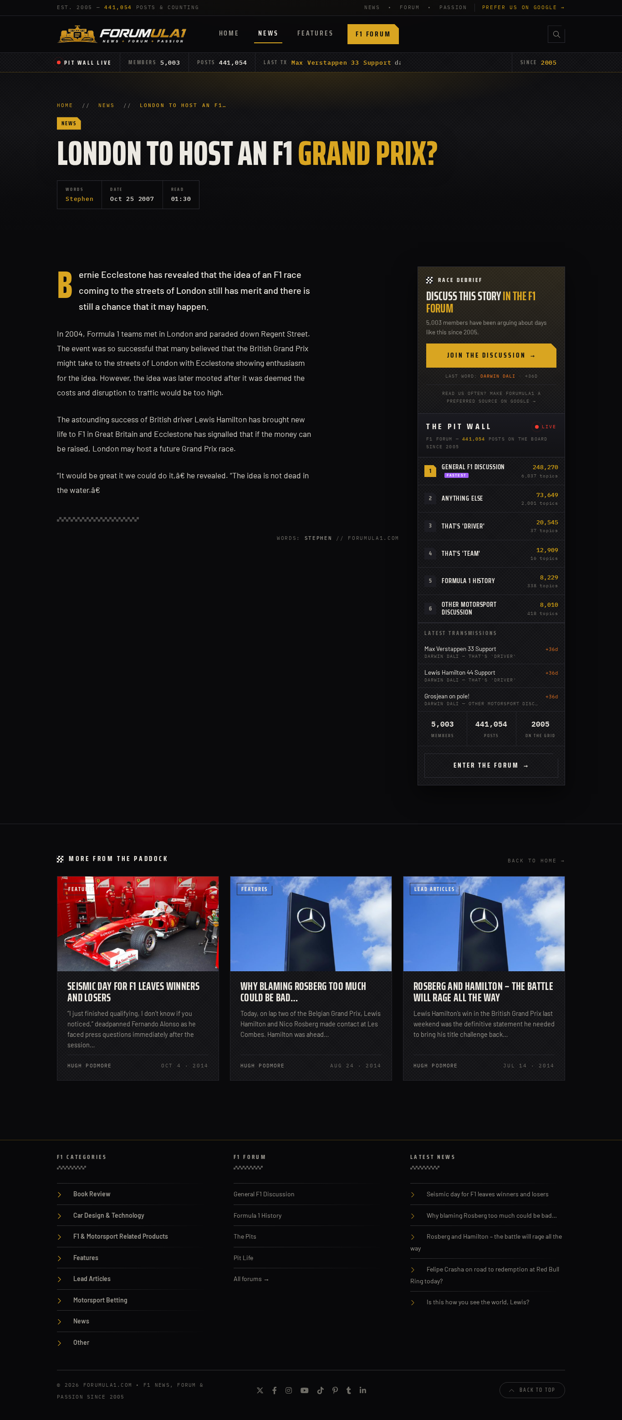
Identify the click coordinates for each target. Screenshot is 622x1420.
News (268, 33)
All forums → (252, 1278)
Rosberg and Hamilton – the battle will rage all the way (483, 992)
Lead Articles (434, 889)
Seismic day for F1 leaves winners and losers (133, 992)
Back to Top (538, 1389)
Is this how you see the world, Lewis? (478, 1302)
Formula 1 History (468, 581)
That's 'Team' (461, 554)
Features (315, 33)
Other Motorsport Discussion (469, 608)
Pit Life (243, 1257)
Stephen (79, 198)
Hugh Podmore (89, 1065)
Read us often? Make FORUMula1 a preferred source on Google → (491, 397)
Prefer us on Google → (523, 7)
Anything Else (462, 498)
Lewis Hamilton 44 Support (459, 672)
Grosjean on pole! (446, 696)
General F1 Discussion (473, 467)
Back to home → (536, 860)
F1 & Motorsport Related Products (120, 1236)
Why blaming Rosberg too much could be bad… (303, 992)
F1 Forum (373, 34)
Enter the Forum (491, 765)
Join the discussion (491, 355)
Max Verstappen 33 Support (341, 62)
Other (81, 1342)
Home (229, 33)
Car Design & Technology (108, 1215)
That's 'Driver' (463, 526)
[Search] (556, 34)
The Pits (245, 1236)
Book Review (92, 1194)
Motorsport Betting (100, 1300)
